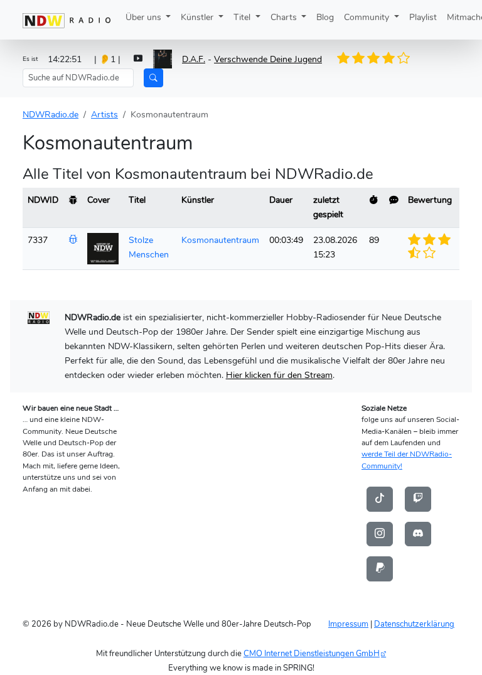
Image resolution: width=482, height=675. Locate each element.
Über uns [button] (145, 17)
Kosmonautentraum (220, 240)
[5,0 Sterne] (406, 58)
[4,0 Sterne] (391, 58)
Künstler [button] (198, 17)
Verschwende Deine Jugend (268, 59)
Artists (104, 114)
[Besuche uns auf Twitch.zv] (418, 499)
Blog (325, 17)
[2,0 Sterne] (363, 58)
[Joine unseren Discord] (418, 534)
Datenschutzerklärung (414, 623)
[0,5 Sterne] (341, 58)
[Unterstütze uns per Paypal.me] (380, 568)
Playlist (423, 17)
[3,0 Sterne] (377, 58)
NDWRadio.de (50, 114)
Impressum (348, 623)
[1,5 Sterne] (355, 58)
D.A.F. (193, 59)
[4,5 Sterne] (399, 58)
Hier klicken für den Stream (279, 375)
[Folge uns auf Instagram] (380, 534)
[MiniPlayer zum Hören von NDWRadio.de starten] (138, 59)
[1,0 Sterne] (348, 58)
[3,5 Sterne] (384, 58)
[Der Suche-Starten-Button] (153, 77)
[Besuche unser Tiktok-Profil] (380, 499)
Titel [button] (243, 17)
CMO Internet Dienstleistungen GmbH (312, 653)
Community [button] (368, 17)
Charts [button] (284, 17)
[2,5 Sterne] (369, 58)
